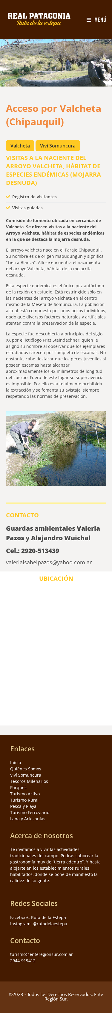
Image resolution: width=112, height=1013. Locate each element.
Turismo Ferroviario (29, 812)
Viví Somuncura (58, 145)
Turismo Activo (25, 794)
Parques (18, 787)
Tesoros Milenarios (29, 781)
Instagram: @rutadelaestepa (38, 923)
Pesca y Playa (23, 806)
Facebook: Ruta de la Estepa (38, 917)
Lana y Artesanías (27, 819)
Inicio (15, 762)
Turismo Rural (24, 800)
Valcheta (20, 145)
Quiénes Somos (25, 769)
